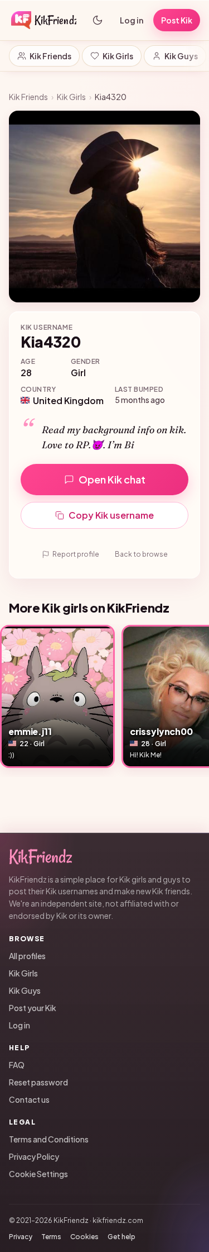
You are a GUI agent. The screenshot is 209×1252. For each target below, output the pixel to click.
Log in (131, 20)
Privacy (20, 1236)
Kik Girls (118, 56)
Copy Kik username (111, 515)
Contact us (29, 1099)
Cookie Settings (38, 1174)
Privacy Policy (34, 1156)
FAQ (17, 1065)
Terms (51, 1236)
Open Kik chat (112, 479)
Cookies (84, 1236)
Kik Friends (50, 56)
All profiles (27, 956)
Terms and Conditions (49, 1139)
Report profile (75, 554)
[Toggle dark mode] (97, 20)
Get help (121, 1236)
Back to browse (141, 554)
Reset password (38, 1082)
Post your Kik (32, 1008)
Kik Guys (181, 56)
